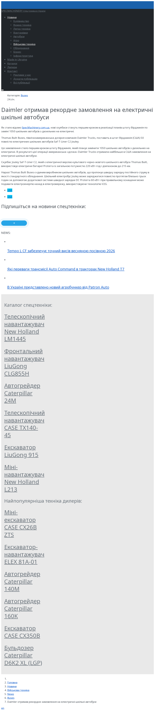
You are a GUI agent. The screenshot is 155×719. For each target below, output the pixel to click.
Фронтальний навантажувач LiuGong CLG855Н (24, 362)
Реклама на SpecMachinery (17, 714)
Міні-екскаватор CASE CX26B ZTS (20, 523)
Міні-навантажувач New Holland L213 (24, 478)
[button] (12, 17)
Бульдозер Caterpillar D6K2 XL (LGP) (23, 655)
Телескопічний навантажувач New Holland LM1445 (24, 327)
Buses (24, 95)
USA (9, 190)
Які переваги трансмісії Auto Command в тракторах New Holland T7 (65, 268)
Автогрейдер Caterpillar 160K (22, 608)
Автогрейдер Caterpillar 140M (22, 581)
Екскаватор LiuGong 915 (21, 450)
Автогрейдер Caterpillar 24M (22, 393)
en (2, 708)
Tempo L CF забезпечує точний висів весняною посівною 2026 (61, 250)
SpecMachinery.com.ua (35, 127)
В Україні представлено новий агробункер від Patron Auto (58, 287)
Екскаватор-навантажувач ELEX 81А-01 (24, 554)
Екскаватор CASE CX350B (22, 631)
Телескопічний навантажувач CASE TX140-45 (24, 424)
